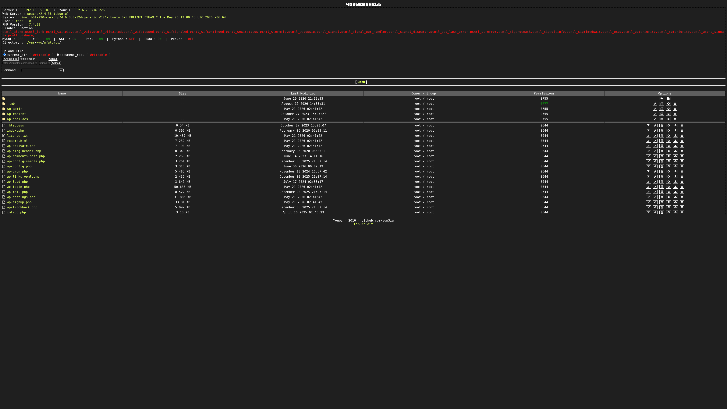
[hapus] (675, 103)
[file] (668, 98)
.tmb (11, 103)
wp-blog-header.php (24, 151)
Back (361, 82)
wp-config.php (19, 166)
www (39, 42)
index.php (15, 130)
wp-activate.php (21, 146)
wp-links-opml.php (23, 176)
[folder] (661, 98)
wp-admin (14, 109)
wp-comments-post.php (26, 156)
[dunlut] (675, 125)
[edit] (648, 125)
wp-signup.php (19, 202)
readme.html (17, 141)
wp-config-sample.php (26, 161)
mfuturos (51, 42)
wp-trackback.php (22, 207)
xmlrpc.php (16, 212)
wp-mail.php (17, 192)
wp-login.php (18, 187)
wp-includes (17, 119)
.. (9, 98)
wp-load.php (17, 181)
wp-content (16, 114)
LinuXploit (363, 224)
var (32, 42)
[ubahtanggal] (661, 103)
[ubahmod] (668, 103)
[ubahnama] (655, 103)
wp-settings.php (21, 197)
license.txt (17, 135)
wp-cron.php (17, 171)
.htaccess (15, 125)
